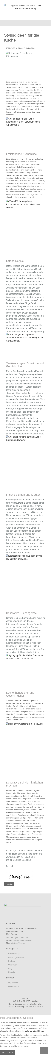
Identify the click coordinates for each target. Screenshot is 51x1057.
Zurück (10, 884)
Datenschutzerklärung (34, 1031)
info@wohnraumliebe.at (23, 940)
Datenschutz (13, 986)
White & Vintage (18, 943)
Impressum (13, 983)
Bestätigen (7, 1052)
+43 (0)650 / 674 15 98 (20, 938)
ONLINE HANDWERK (34, 1006)
